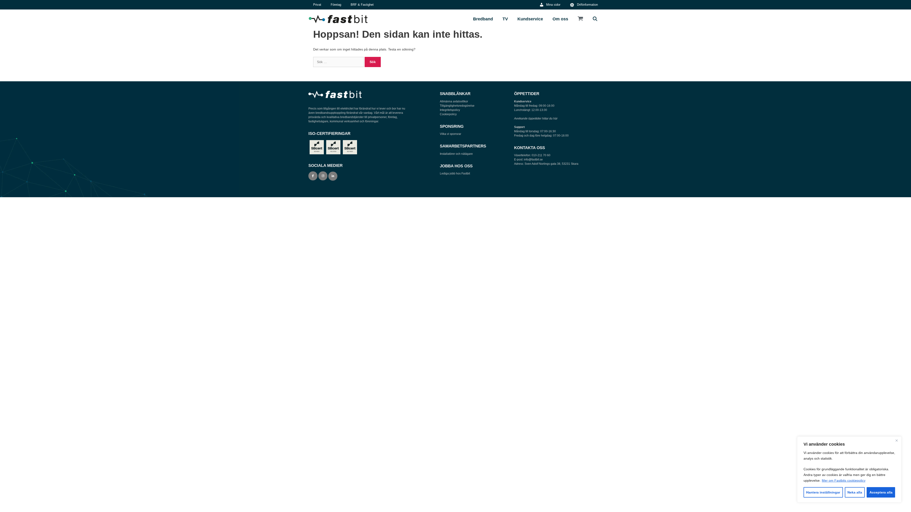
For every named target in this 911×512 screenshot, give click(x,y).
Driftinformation (587, 4)
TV (505, 19)
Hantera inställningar (823, 492)
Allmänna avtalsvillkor (454, 101)
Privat (317, 4)
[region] (849, 469)
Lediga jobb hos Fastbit (455, 173)
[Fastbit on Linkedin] (332, 176)
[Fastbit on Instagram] (322, 175)
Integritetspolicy (450, 110)
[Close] (896, 440)
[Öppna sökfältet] (595, 18)
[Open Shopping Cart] (580, 18)
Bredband (483, 19)
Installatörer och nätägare (456, 153)
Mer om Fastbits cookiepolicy (843, 480)
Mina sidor (553, 4)
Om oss (560, 19)
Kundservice (530, 19)
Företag (336, 4)
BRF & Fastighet (362, 4)
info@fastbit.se (533, 159)
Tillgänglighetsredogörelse (457, 105)
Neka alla (854, 492)
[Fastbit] (339, 19)
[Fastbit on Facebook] (312, 175)
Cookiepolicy (448, 114)
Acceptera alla (880, 492)
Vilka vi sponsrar (450, 134)
